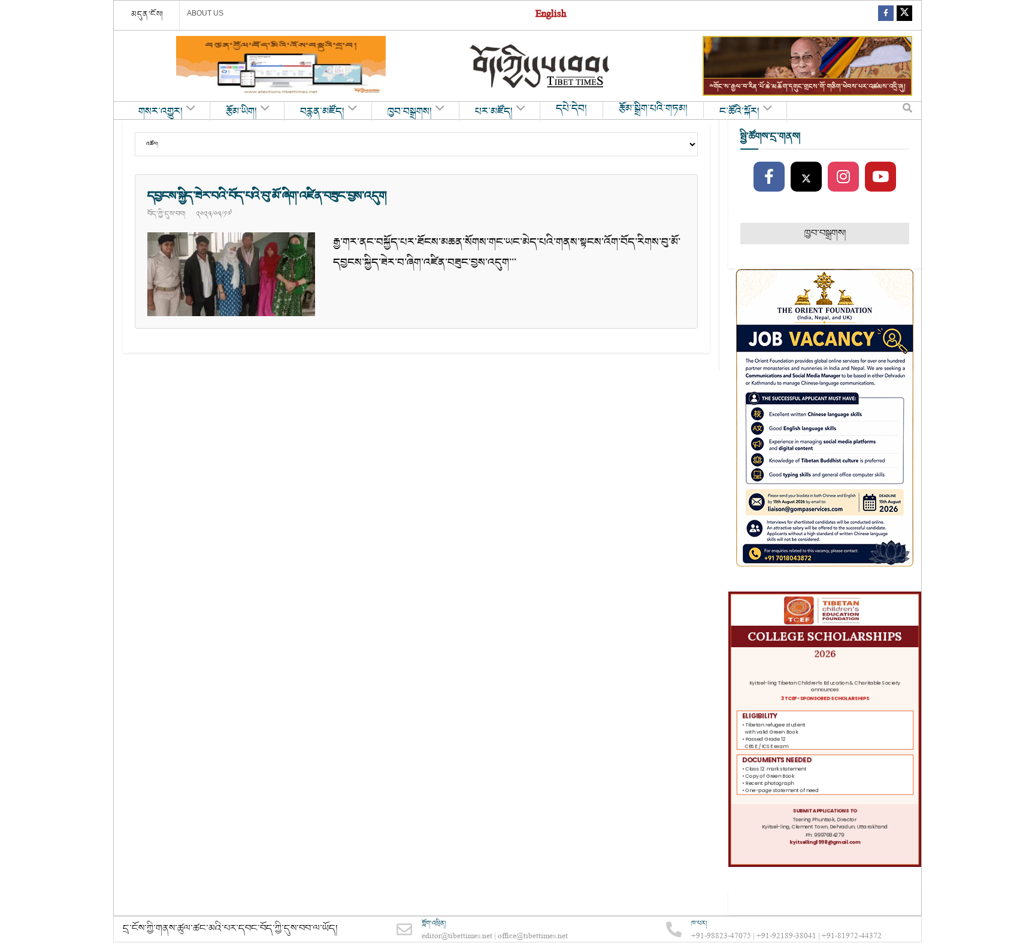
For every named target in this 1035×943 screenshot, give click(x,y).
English (550, 15)
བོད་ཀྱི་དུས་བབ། (166, 213)
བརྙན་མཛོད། (322, 112)
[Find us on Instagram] (843, 177)
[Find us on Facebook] (886, 15)
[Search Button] (907, 111)
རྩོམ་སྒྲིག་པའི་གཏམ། (653, 109)
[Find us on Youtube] (880, 177)
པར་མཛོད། (494, 112)
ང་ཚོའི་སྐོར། (739, 112)
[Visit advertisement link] (281, 66)
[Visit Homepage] (541, 66)
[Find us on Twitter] (904, 15)
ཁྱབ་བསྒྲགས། (410, 112)
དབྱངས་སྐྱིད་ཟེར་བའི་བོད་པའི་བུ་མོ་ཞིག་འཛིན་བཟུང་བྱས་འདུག (266, 196)
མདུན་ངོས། (147, 14)
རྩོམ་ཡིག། (241, 112)
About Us (205, 13)
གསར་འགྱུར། (160, 112)
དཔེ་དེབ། (571, 109)
